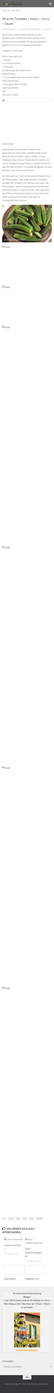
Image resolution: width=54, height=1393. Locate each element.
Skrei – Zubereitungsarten (33, 1252)
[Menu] (50, 3)
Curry (11, 1219)
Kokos (18, 1219)
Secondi (16, 10)
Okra (24, 1219)
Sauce (31, 1219)
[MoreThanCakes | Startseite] (16, 3)
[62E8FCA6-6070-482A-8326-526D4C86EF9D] (27, 101)
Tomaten (39, 1219)
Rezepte (6, 10)
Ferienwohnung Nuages (27, 1350)
